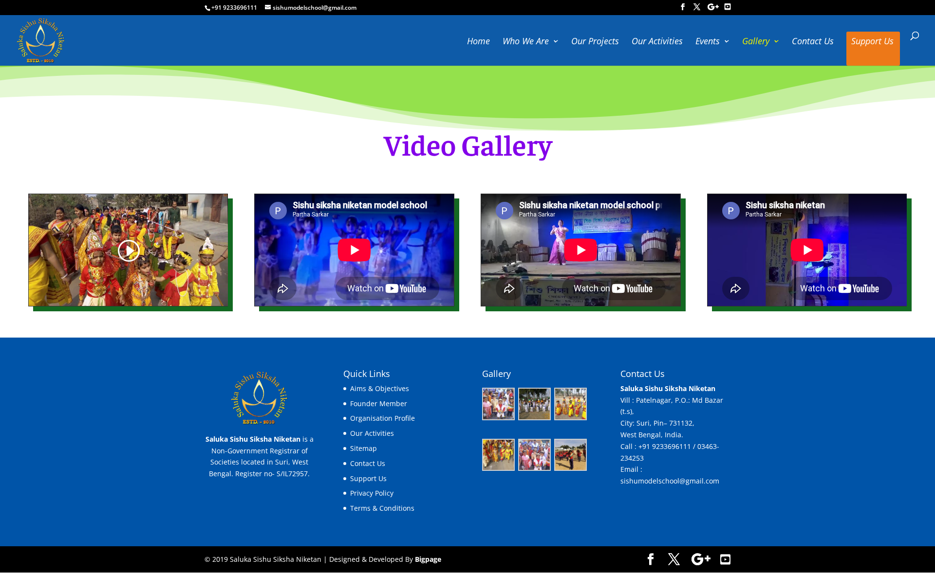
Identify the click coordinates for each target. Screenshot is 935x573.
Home (478, 42)
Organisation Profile (382, 418)
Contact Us (813, 42)
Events (707, 42)
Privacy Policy (371, 493)
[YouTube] (727, 6)
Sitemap (363, 448)
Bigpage (428, 559)
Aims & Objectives (379, 388)
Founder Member (378, 403)
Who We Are (526, 42)
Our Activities (657, 42)
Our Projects (595, 42)
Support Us (872, 42)
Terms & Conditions (382, 508)
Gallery (755, 42)
